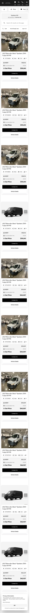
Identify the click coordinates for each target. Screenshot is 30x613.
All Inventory (11, 17)
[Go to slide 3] (15, 49)
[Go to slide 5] (20, 49)
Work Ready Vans (14, 28)
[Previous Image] (3, 41)
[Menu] (26, 2)
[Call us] (22, 2)
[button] (15, 3)
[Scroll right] (27, 9)
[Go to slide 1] (9, 49)
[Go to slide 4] (17, 49)
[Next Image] (25, 41)
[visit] (15, 2)
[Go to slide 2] (12, 49)
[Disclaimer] (4, 62)
